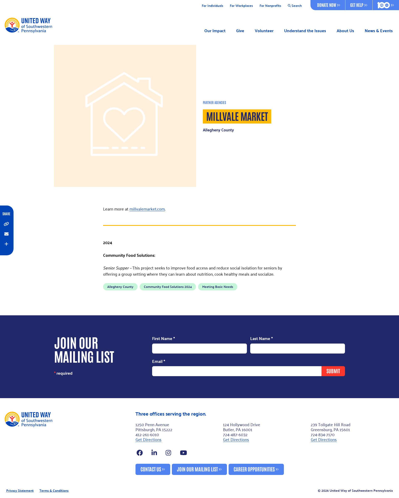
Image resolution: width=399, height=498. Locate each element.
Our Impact (214, 30)
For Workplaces (241, 6)
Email (158, 361)
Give (240, 30)
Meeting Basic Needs (217, 287)
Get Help (356, 4)
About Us (345, 30)
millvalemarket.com (147, 208)
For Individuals (212, 6)
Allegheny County (120, 287)
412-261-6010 (147, 434)
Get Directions (148, 439)
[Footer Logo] (68, 443)
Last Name (261, 338)
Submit (333, 370)
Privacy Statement (20, 490)
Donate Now (326, 4)
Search (297, 6)
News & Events (379, 30)
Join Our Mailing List (197, 469)
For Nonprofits (270, 6)
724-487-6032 (235, 434)
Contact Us (150, 469)
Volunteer (264, 30)
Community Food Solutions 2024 (168, 287)
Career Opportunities (254, 469)
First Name (163, 338)
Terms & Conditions (54, 490)
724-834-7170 (323, 434)
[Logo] (28, 25)
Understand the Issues (305, 30)
